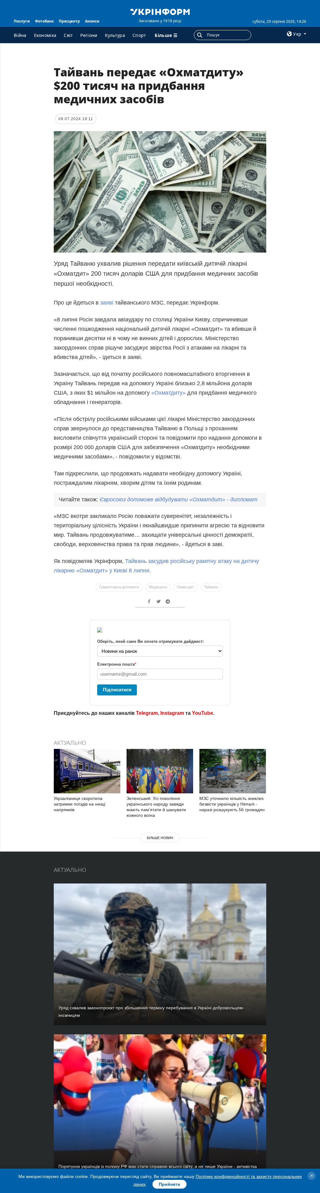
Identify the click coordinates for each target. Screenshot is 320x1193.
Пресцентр (69, 21)
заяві (106, 303)
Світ (68, 35)
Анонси (92, 21)
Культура (115, 35)
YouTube (202, 713)
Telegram (147, 713)
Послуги (22, 21)
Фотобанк (44, 21)
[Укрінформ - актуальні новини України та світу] (159, 11)
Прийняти (169, 1184)
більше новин (160, 838)
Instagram (172, 713)
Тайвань (211, 587)
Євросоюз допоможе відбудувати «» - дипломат (179, 499)
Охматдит (185, 587)
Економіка (45, 35)
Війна (20, 35)
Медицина (158, 587)
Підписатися (117, 689)
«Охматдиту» (168, 393)
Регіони (88, 35)
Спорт (139, 35)
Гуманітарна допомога (119, 587)
